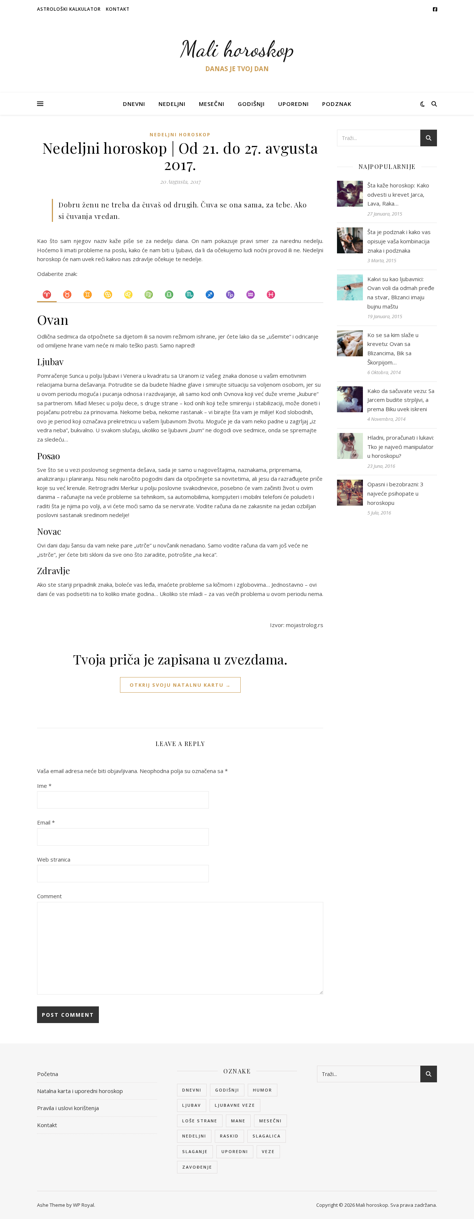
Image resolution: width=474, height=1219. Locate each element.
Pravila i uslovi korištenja (68, 1108)
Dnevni (134, 103)
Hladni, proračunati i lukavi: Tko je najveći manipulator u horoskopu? (400, 446)
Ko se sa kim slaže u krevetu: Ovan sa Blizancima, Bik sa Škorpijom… (392, 348)
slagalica (267, 1136)
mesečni (270, 1120)
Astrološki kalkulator (69, 9)
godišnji (227, 1090)
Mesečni (211, 103)
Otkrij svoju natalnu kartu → (180, 685)
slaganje (195, 1151)
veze (268, 1151)
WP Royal (83, 1205)
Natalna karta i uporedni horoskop (80, 1091)
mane (238, 1120)
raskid (229, 1136)
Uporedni (293, 103)
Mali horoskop (237, 49)
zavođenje (197, 1167)
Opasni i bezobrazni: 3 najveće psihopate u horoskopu (395, 493)
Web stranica (53, 859)
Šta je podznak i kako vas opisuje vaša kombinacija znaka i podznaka (399, 241)
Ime (44, 785)
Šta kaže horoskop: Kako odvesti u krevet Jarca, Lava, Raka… (398, 194)
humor (262, 1090)
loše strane (199, 1120)
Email (46, 822)
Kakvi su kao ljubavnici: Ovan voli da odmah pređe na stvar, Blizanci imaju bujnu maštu (400, 292)
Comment (49, 896)
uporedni (234, 1151)
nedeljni (194, 1136)
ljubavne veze (235, 1105)
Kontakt (118, 9)
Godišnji (251, 103)
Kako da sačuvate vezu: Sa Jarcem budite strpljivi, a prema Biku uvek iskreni (400, 400)
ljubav (191, 1105)
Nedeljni (172, 103)
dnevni (191, 1090)
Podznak (336, 103)
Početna (47, 1074)
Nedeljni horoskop (180, 134)
